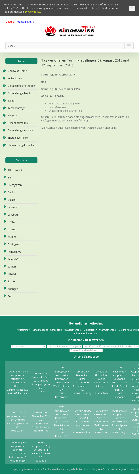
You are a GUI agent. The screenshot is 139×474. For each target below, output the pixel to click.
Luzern (12, 229)
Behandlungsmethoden (21, 85)
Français (21, 21)
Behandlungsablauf (19, 93)
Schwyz (12, 274)
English (31, 21)
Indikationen (15, 78)
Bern (10, 177)
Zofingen (13, 288)
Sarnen (12, 266)
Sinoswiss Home (17, 71)
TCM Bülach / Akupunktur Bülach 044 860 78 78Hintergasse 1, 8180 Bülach (101, 382)
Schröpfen (56, 329)
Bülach (12, 199)
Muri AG (12, 237)
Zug (10, 296)
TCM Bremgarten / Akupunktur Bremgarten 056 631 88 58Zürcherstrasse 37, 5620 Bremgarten (61, 382)
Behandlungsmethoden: (86, 323)
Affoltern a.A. (15, 170)
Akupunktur (23, 329)
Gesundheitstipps (18, 123)
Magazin (13, 115)
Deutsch (10, 21)
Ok (132, 8)
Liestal (11, 222)
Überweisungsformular (21, 145)
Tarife (11, 100)
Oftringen (13, 244)
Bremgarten (15, 185)
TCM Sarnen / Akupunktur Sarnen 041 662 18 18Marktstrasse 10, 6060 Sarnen (101, 421)
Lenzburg (13, 214)
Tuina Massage (40, 329)
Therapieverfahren (18, 137)
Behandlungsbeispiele (20, 130)
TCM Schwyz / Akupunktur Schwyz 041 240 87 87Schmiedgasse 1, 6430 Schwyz (119, 421)
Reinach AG (14, 251)
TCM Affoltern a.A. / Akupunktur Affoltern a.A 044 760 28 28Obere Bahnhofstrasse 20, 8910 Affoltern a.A (17, 382)
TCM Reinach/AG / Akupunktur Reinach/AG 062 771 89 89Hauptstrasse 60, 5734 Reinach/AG (61, 421)
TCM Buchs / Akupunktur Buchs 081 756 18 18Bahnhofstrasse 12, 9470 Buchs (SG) (82, 382)
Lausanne (13, 207)
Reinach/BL (14, 259)
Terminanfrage (16, 108)
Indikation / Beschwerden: (86, 340)
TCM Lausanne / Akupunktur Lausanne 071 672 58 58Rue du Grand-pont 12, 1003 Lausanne (119, 382)
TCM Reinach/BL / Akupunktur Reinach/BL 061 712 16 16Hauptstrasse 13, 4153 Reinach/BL (82, 421)
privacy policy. (33, 11)
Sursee (12, 281)
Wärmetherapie (108, 329)
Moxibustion (91, 329)
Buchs (11, 192)
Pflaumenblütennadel (86, 333)
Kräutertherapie (73, 329)
